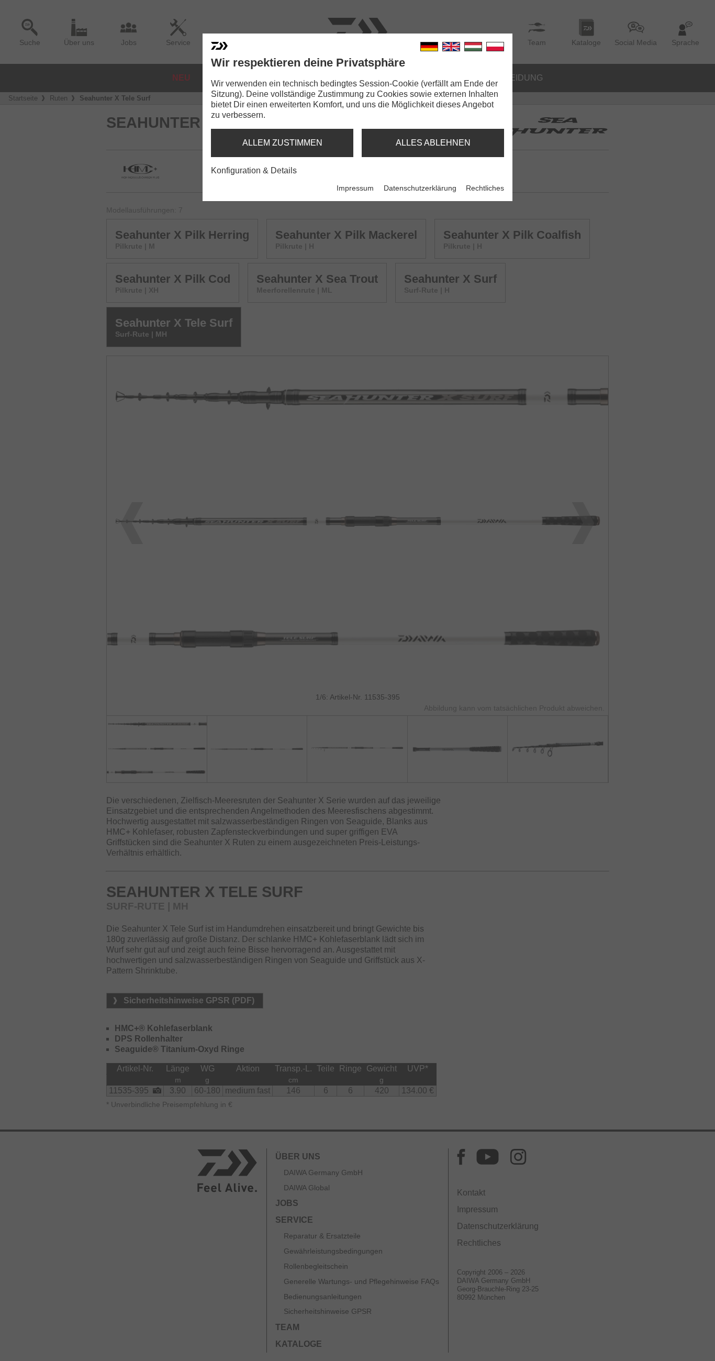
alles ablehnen (433, 142)
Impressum (355, 188)
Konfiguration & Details (254, 170)
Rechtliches (485, 188)
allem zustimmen (282, 142)
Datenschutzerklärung (420, 188)
